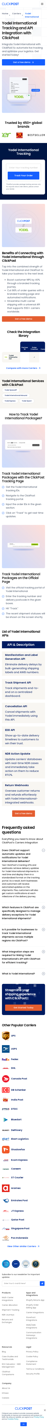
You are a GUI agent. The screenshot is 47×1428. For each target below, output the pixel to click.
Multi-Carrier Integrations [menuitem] (7, 1299)
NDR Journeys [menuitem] (8, 1314)
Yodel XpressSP (11, 390)
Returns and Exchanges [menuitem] (7, 1321)
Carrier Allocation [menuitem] (10, 1305)
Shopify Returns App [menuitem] (35, 1300)
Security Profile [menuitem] (33, 1373)
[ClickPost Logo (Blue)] (10, 4)
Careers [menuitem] (5, 1398)
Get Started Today (23, 1007)
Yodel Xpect (27, 401)
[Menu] (42, 4)
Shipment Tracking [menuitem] (10, 1310)
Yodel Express (10, 401)
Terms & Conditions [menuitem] (35, 1369)
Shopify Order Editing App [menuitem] (32, 1306)
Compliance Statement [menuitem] (31, 1362)
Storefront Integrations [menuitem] (31, 1318)
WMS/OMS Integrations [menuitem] (31, 1326)
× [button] (44, 1409)
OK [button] (24, 1424)
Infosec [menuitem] (5, 1393)
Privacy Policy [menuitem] (32, 1351)
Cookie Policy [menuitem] (32, 1356)
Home (5, 13)
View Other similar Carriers (21, 1246)
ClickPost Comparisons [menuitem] (8, 1373)
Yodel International (32, 15)
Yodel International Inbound (16, 395)
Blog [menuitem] (4, 1351)
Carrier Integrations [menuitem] (35, 1312)
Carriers (16, 13)
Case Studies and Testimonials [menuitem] (10, 1358)
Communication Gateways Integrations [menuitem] (33, 1335)
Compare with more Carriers (21, 368)
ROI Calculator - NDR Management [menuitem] (11, 1365)
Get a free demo (21, 62)
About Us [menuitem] (6, 1388)
